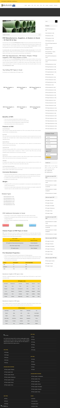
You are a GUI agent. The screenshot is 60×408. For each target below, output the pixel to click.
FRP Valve (33, 347)
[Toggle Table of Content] (39, 35)
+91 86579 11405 (9, 1)
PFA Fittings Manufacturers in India (50, 95)
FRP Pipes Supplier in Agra (35, 381)
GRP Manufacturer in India (49, 84)
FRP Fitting (33, 344)
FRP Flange (33, 342)
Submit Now (48, 157)
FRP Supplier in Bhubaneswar (50, 208)
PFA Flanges (33, 364)
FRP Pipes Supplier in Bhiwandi (9, 374)
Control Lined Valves (34, 401)
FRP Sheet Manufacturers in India (50, 77)
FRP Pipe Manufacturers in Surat (9, 196)
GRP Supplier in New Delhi (49, 241)
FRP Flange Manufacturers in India (50, 66)
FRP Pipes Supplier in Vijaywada (36, 389)
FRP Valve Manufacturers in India (50, 79)
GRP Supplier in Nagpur (49, 254)
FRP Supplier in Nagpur (49, 213)
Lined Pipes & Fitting (34, 406)
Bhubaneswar (13, 283)
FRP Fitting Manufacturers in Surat (9, 201)
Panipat (33, 288)
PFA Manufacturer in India (49, 35)
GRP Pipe (5, 398)
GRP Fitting (6, 406)
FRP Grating (33, 349)
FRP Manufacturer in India (49, 74)
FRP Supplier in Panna (48, 210)
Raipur (20, 286)
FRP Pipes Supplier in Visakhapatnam (37, 376)
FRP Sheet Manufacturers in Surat (9, 198)
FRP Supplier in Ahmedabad (49, 205)
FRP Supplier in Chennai (49, 263)
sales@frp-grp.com (14, 1)
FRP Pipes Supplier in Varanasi (9, 379)
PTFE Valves (6, 357)
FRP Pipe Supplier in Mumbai (49, 260)
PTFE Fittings (6, 352)
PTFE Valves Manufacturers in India (50, 118)
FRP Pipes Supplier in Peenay (9, 382)
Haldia (27, 288)
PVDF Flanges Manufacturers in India (51, 123)
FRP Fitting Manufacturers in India (50, 64)
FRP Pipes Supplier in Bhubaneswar (9, 377)
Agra (38, 288)
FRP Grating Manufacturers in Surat (9, 204)
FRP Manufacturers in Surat (18, 42)
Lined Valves (33, 398)
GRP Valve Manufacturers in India (50, 92)
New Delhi (20, 283)
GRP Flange (6, 403)
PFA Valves (33, 369)
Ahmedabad (6, 283)
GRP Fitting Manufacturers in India (50, 82)
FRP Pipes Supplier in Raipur (35, 391)
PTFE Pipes (6, 362)
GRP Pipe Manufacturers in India (50, 87)
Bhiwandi (33, 283)
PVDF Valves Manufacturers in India (50, 128)
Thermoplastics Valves (34, 403)
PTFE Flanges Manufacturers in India (51, 110)
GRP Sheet (6, 401)
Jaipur (27, 286)
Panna (39, 283)
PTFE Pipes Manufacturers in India (50, 113)
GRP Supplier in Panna (48, 251)
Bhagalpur (5, 288)
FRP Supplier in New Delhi (49, 200)
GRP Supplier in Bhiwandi (49, 243)
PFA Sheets (33, 359)
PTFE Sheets (6, 360)
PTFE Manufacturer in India (49, 38)
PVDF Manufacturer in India (49, 40)
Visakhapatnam (20, 288)
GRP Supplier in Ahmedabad (49, 246)
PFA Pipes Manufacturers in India (50, 100)
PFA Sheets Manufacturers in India (50, 102)
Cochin (6, 291)
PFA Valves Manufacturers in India (50, 105)
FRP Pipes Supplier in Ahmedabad (36, 386)
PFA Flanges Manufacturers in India (50, 97)
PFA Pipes (32, 361)
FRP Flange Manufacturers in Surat (9, 199)
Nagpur (6, 286)
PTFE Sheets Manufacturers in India (50, 115)
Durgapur (12, 288)
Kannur (33, 286)
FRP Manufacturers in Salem (9, 65)
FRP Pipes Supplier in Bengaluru (9, 369)
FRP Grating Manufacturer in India (50, 69)
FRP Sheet (33, 339)
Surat (38, 286)
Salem (13, 286)
